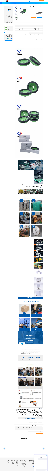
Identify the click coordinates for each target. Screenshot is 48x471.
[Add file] (46, 470)
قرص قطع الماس (9, 21)
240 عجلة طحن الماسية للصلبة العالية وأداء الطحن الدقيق (15, 465)
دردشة (33, 17)
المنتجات (8, 461)
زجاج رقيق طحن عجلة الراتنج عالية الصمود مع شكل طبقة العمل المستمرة (10, 27)
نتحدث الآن (39, 17)
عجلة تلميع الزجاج (9, 11)
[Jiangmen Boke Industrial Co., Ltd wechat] (8, 38)
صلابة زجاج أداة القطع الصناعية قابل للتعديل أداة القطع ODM (23, 464)
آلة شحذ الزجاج (10, 16)
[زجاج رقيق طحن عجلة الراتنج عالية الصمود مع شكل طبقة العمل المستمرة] (6, 27)
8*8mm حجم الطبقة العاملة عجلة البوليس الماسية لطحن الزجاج (14, 463)
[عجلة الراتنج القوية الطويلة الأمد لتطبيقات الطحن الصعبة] (6, 29)
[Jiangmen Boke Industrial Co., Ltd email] (11, 38)
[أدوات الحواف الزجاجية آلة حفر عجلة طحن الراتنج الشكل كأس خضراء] (23, 11)
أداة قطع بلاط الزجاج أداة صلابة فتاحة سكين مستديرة (23, 466)
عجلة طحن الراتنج (9, 10)
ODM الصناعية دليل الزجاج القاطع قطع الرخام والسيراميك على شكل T (23, 461)
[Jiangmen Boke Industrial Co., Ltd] (7, 1)
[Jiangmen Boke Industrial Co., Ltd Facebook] (33, 467)
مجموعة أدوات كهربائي (9, 17)
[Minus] (35, 455)
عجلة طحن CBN (10, 9)
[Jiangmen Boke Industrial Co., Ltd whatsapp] (10, 38)
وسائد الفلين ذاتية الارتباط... (9, 22)
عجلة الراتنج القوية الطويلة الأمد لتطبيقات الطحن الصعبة (9, 29)
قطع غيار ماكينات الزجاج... (9, 15)
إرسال (39, 433)
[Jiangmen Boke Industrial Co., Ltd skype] (7, 38)
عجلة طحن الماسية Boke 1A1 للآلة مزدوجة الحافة (14, 461)
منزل (8, 460)
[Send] (35, 470)
